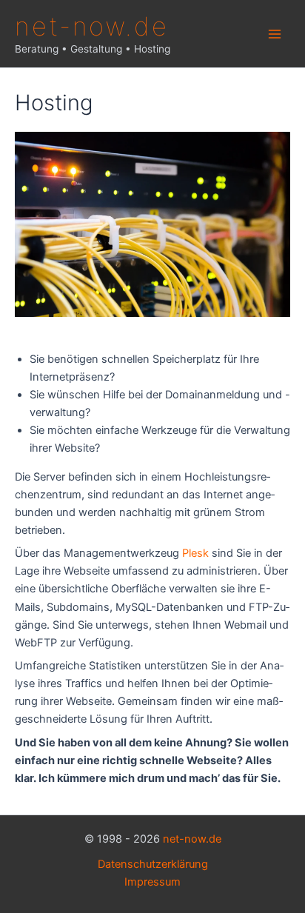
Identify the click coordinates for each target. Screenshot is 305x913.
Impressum (152, 882)
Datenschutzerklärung (153, 864)
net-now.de (92, 25)
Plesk (195, 553)
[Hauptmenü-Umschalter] (274, 34)
